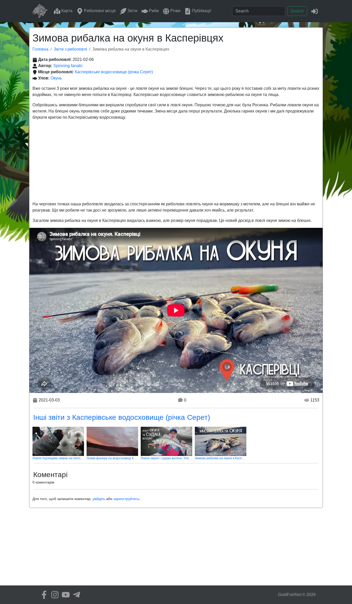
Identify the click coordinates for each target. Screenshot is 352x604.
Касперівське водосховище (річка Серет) (114, 72)
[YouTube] (64, 595)
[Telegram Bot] (75, 595)
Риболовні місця (99, 11)
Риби (153, 11)
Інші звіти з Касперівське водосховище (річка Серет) (121, 417)
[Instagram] (53, 595)
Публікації (201, 11)
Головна (40, 49)
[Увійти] (314, 11)
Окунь (56, 78)
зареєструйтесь (126, 499)
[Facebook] (42, 595)
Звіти (131, 11)
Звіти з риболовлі (70, 49)
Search (297, 11)
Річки (174, 11)
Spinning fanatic (68, 65)
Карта (66, 11)
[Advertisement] (176, 161)
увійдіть (99, 499)
